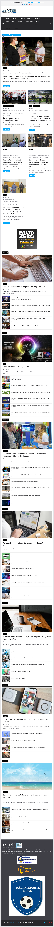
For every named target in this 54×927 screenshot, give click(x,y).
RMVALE (16, 73)
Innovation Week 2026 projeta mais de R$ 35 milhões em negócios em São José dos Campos (24, 455)
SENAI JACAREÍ (20, 113)
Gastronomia (27, 25)
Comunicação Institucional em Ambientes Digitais (22, 589)
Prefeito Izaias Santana (7, 112)
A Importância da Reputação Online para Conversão (23, 568)
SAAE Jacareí (31, 113)
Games (5, 363)
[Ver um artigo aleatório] (50, 23)
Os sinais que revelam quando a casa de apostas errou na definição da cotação (28, 385)
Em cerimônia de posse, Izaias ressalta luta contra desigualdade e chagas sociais (38, 163)
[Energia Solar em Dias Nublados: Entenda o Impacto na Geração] (6, 496)
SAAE (46, 112)
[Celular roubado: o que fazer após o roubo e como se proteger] (6, 741)
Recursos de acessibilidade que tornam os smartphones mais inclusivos (26, 720)
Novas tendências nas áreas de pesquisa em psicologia (23, 657)
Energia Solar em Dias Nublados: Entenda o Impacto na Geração (25, 495)
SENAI (16, 113)
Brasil (7, 18)
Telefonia (5, 716)
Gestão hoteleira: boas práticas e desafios (20, 822)
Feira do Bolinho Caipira (24, 72)
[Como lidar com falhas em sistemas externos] (6, 596)
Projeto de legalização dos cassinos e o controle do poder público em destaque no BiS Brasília (30, 399)
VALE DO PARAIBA (28, 73)
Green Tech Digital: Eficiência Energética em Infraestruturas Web (25, 502)
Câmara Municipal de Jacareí (9, 199)
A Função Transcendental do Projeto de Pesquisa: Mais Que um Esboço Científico (27, 638)
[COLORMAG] (12, 843)
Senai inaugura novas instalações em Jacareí (11, 119)
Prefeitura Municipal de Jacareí (8, 73)
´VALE (9, 110)
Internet (5, 540)
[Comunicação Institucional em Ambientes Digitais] (6, 590)
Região (14, 18)
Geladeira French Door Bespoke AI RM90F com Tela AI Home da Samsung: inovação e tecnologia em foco (30, 488)
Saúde (35, 25)
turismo (20, 73)
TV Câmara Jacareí (36, 157)
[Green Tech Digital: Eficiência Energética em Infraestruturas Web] (6, 503)
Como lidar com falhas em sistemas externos (21, 595)
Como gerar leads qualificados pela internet (21, 561)
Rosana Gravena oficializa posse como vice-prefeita (12, 161)
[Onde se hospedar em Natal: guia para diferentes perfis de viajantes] (27, 776)
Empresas (37, 18)
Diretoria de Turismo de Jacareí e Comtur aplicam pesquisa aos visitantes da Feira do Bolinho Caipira (27, 77)
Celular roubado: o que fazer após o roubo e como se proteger (25, 740)
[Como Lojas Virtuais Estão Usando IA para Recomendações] (6, 576)
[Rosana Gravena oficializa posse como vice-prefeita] (14, 140)
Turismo (18, 25)
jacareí (15, 110)
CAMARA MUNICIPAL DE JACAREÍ (36, 153)
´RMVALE (5, 110)
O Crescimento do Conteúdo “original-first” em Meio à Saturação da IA (26, 474)
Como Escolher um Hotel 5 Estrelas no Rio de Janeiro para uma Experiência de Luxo (29, 809)
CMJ (5, 153)
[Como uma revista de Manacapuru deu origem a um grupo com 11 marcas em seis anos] (6, 306)
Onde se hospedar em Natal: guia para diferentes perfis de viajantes (25, 796)
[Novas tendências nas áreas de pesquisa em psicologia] (6, 658)
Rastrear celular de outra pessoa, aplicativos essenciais (23, 754)
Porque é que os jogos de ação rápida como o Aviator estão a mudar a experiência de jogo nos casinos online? (30, 378)
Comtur (5, 72)
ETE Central (32, 110)
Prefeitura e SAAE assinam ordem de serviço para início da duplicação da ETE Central (40, 118)
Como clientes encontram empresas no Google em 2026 (24, 286)
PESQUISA (35, 72)
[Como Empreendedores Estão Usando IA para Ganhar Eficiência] (6, 326)
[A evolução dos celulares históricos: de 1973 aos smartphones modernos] (6, 734)
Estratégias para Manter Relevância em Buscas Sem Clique (24, 555)
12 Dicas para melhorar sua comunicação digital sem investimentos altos (27, 582)
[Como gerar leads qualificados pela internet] (6, 562)
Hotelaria (16, 28)
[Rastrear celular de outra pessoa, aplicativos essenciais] (6, 755)
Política (5, 149)
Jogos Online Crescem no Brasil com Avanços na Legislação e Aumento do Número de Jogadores (30, 406)
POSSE (13, 153)
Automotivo (9, 25)
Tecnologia (29, 21)
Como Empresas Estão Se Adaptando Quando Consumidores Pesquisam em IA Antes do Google (30, 312)
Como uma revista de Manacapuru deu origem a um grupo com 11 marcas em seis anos (30, 305)
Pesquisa (5, 633)
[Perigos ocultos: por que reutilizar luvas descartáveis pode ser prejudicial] (6, 652)
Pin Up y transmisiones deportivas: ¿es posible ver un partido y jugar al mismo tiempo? (30, 412)
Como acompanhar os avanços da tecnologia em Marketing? (24, 481)
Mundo (21, 18)
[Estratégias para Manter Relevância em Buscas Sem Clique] (6, 556)
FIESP (12, 110)
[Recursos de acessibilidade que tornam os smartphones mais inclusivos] (27, 701)
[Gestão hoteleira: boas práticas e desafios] (6, 823)
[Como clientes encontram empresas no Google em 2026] (27, 268)
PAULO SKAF (19, 110)
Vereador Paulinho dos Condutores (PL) (10, 204)
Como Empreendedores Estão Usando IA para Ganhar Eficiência (25, 325)
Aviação (37, 21)
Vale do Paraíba (10, 105)
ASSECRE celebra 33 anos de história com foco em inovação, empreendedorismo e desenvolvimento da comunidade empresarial (29, 298)
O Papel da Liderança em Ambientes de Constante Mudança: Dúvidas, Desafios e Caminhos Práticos (29, 319)
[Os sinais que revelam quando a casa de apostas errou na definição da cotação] (6, 386)
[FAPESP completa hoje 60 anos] (6, 679)
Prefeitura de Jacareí (41, 72)
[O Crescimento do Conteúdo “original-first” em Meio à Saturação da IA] (6, 475)
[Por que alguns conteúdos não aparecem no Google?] (27, 524)
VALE (23, 73)
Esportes (20, 21)
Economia (29, 18)
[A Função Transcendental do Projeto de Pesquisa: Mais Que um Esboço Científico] (27, 618)
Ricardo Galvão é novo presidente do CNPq (20, 671)
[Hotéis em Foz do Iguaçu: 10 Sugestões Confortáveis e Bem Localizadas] (6, 817)
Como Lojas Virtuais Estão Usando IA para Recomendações (24, 575)
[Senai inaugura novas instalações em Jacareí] (14, 97)
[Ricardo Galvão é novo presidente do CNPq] (6, 672)
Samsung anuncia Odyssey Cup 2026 (16, 367)
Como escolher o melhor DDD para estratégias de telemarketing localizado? (28, 747)
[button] (10, 18)
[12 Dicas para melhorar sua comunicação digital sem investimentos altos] (6, 583)
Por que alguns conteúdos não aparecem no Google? (23, 543)
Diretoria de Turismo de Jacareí (13, 72)
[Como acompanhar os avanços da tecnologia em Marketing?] (6, 482)
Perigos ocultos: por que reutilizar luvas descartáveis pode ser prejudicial (27, 651)
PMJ (23, 110)
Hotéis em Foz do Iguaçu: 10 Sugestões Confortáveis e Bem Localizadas (27, 816)
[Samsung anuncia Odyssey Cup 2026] (27, 348)
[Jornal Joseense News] (3, 23)
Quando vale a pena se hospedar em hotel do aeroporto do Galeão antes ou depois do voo (30, 829)
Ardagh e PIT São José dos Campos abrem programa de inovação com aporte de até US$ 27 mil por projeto (30, 468)
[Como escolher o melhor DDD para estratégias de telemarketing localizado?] (6, 748)
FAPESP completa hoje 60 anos (18, 678)
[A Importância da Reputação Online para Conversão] (6, 569)
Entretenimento (10, 21)
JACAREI (30, 72)
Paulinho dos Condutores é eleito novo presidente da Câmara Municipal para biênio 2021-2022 (13, 210)
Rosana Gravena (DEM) (7, 157)
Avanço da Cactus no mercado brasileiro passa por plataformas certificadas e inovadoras (31, 392)
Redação (5, 70)
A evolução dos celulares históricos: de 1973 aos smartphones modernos (27, 733)
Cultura (8, 28)
